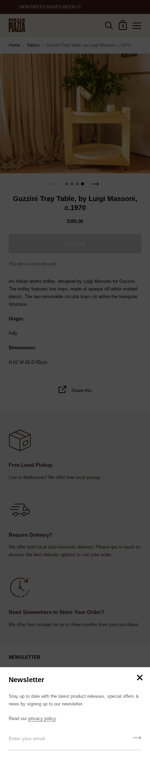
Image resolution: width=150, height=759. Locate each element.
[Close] (139, 678)
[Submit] (137, 740)
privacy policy (42, 718)
